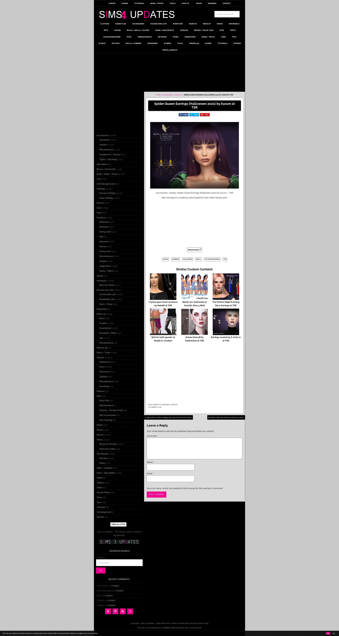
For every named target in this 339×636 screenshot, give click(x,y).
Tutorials (101, 507)
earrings (175, 259)
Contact (115, 586)
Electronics (104, 371)
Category (100, 557)
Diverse (100, 203)
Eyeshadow (105, 328)
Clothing (101, 189)
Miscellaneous (106, 149)
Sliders (100, 478)
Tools (99, 497)
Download (193, 250)
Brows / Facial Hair (106, 169)
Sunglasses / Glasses (110, 154)
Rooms (100, 435)
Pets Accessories (107, 415)
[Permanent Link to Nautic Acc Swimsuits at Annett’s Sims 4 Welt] (194, 298)
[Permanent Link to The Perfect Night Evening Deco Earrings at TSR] (226, 298)
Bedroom (104, 227)
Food (99, 212)
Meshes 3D (102, 347)
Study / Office (106, 271)
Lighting (103, 376)
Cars (99, 179)
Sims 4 (198, 259)
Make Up (101, 314)
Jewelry (178, 95)
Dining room (105, 232)
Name (150, 462)
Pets (99, 396)
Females (103, 458)
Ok (328, 633)
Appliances (104, 362)
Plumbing (104, 386)
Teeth (99, 487)
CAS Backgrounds (106, 184)
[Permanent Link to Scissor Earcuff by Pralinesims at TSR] (194, 334)
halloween (187, 259)
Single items (105, 266)
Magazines (102, 309)
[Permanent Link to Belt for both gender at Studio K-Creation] (163, 334)
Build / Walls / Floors (107, 174)
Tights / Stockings (108, 159)
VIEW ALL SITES (118, 524)
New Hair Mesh (106, 285)
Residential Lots (107, 299)
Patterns (101, 391)
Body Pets (104, 400)
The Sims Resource (212, 259)
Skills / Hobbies (104, 468)
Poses (100, 430)
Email (150, 473)
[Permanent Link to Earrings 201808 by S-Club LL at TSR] (226, 334)
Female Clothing (107, 193)
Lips (101, 338)
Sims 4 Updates (138, 15)
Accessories (167, 95)
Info (334, 633)
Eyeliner (103, 323)
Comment (152, 436)
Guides (100, 276)
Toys (99, 502)
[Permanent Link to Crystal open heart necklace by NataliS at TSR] (163, 298)
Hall (101, 236)
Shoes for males (107, 449)
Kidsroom (104, 241)
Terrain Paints (103, 492)
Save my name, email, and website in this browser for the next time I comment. (185, 488)
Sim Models (102, 454)
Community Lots (107, 294)
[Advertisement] (169, 73)
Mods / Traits (103, 352)
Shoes (100, 439)
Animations (102, 164)
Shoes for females (108, 444)
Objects (100, 357)
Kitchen (102, 246)
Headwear (104, 140)
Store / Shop (105, 304)
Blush (102, 318)
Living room (105, 251)
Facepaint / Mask (107, 333)
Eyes (99, 208)
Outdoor (103, 261)
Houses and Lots (105, 290)
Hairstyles (101, 280)
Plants (100, 425)
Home (158, 95)
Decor (102, 367)
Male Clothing (106, 198)
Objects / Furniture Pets (111, 410)
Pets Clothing (105, 420)
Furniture (101, 217)
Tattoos (100, 482)
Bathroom (104, 222)
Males (102, 463)
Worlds (100, 517)
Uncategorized (104, 512)
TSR (225, 259)
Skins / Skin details (106, 473)
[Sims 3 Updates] (119, 541)
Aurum (165, 259)
